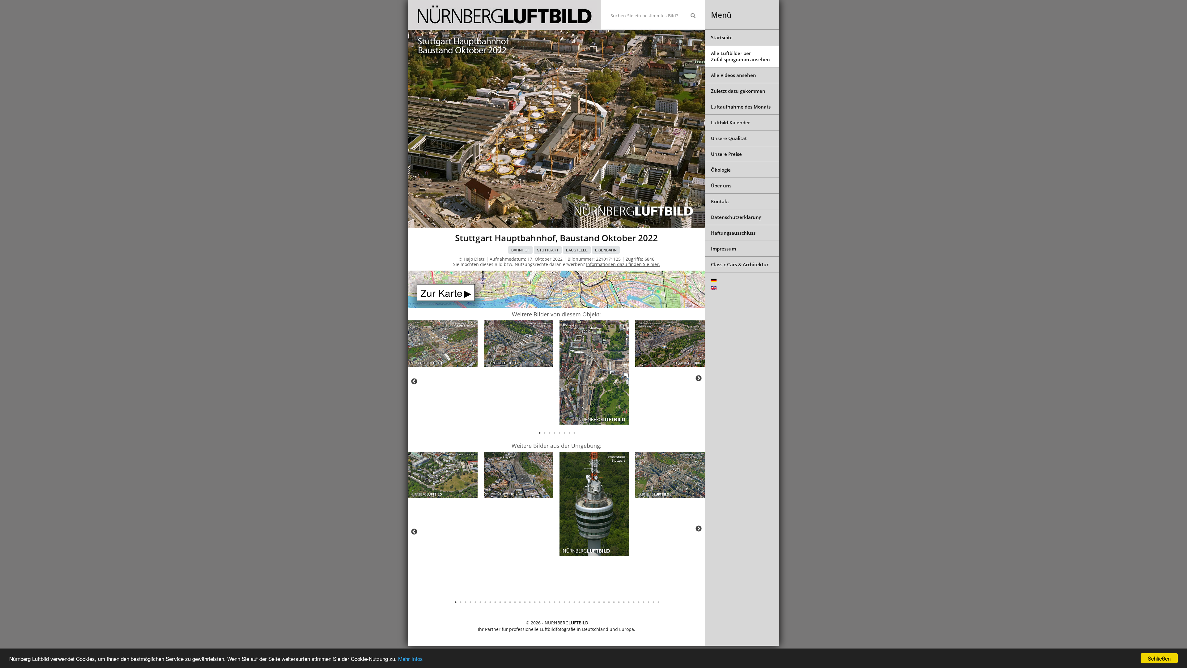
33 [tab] (614, 602)
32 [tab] (609, 602)
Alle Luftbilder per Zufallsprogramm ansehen (740, 56)
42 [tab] (658, 602)
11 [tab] (505, 602)
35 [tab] (624, 602)
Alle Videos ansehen (733, 75)
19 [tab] (545, 602)
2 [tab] (545, 433)
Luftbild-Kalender (730, 122)
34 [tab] (619, 602)
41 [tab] (653, 602)
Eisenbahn (606, 249)
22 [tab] (559, 602)
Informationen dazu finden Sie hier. (623, 264)
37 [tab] (634, 602)
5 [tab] (559, 433)
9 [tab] (495, 602)
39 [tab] (643, 602)
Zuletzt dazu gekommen (738, 91)
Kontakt (720, 201)
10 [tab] (500, 602)
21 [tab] (554, 602)
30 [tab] (599, 602)
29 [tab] (594, 602)
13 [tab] (515, 602)
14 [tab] (520, 602)
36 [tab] (629, 602)
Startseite (722, 37)
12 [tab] (510, 602)
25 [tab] (574, 602)
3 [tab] (550, 433)
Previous (414, 381)
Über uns (721, 185)
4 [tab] (554, 433)
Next (699, 378)
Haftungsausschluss (733, 233)
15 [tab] (525, 602)
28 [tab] (589, 602)
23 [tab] (564, 602)
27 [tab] (584, 602)
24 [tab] (569, 602)
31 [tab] (604, 602)
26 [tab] (579, 602)
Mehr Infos (410, 658)
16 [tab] (530, 602)
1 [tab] (540, 433)
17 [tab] (535, 602)
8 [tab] (574, 433)
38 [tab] (639, 602)
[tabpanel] (443, 344)
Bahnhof (520, 249)
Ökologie (721, 170)
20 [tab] (550, 602)
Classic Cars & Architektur (739, 264)
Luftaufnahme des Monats (741, 107)
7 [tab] (569, 433)
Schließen (1159, 658)
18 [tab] (540, 602)
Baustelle (577, 249)
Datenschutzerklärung (736, 217)
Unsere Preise (726, 154)
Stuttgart (548, 249)
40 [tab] (648, 602)
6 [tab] (564, 433)
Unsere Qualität (729, 138)
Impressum (723, 249)
